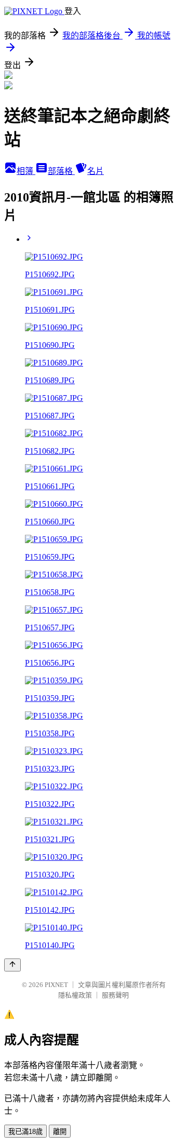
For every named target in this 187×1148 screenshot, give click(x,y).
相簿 (26, 171)
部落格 (61, 171)
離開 (59, 1132)
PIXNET (56, 985)
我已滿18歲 (25, 1132)
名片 (95, 171)
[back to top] (12, 964)
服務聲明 (115, 995)
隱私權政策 (75, 995)
